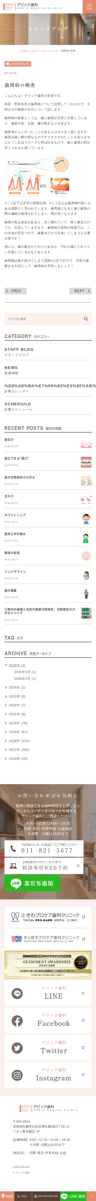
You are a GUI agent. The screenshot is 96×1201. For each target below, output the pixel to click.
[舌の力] (86, 500)
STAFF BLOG (20, 63)
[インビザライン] (86, 575)
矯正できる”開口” (16, 458)
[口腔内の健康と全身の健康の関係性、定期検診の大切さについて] (86, 613)
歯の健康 (10, 590)
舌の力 (9, 496)
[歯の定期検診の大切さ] (86, 481)
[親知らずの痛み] (86, 537)
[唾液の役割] (86, 556)
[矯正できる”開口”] (86, 462)
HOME (24, 50)
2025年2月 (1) (25, 678)
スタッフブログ (49, 50)
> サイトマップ (21, 1166)
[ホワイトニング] (86, 518)
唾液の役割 (12, 552)
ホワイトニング (15, 515)
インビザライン (15, 571)
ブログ (34, 50)
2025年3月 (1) (25, 672)
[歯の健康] (86, 594)
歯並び (9, 439)
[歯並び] (86, 443)
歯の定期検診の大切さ (19, 477)
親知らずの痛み (15, 533)
